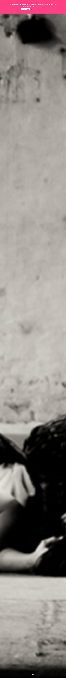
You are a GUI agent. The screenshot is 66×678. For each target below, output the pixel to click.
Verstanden (25, 9)
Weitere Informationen (37, 9)
